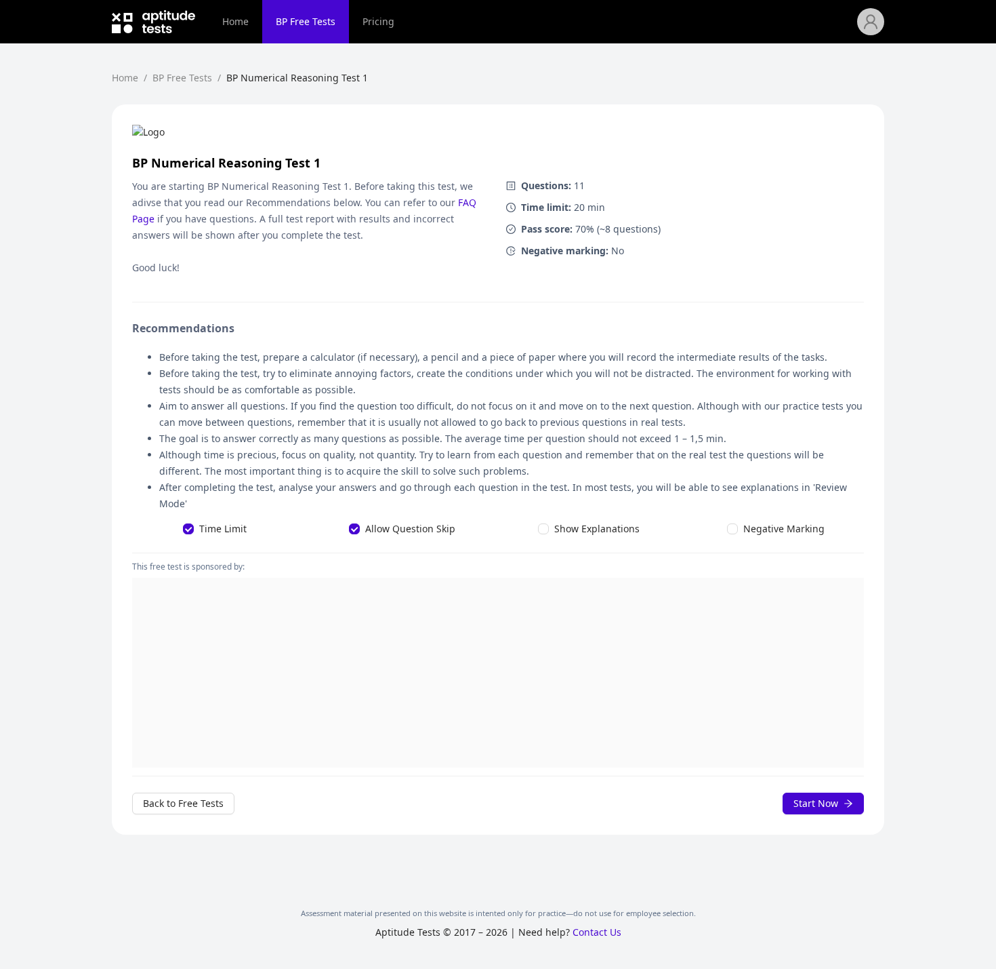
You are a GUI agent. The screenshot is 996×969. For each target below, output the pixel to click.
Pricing (378, 21)
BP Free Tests (305, 21)
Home (235, 21)
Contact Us (597, 932)
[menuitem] (235, 21)
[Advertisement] (498, 673)
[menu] (533, 21)
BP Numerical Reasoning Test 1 (297, 77)
